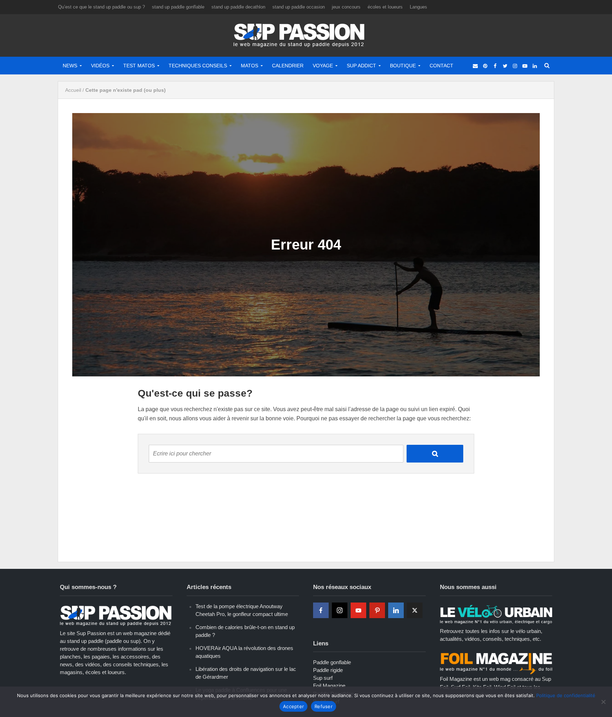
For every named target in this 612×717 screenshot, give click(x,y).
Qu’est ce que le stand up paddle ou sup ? (101, 7)
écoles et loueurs (385, 7)
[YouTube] (358, 610)
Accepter (293, 706)
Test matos (139, 65)
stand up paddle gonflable (178, 7)
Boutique (403, 65)
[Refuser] (603, 701)
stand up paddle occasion (298, 7)
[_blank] (475, 66)
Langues (418, 7)
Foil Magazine (329, 686)
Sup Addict (361, 65)
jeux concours (346, 7)
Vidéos (100, 65)
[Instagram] (339, 610)
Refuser (323, 706)
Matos (249, 65)
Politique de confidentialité (565, 695)
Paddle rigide (328, 670)
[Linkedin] (396, 610)
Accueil (73, 90)
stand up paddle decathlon (238, 7)
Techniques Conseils (198, 65)
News (70, 65)
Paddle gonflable (332, 662)
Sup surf (323, 678)
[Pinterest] (377, 610)
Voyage (323, 65)
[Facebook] (321, 610)
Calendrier (288, 65)
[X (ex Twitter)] (415, 610)
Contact (441, 65)
